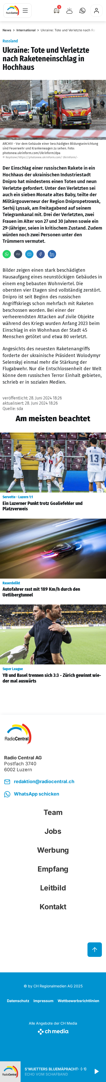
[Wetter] (69, 10)
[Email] (29, 254)
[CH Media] (53, 1031)
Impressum (43, 1000)
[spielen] (96, 1071)
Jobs (53, 831)
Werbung (53, 850)
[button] (82, 10)
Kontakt (53, 906)
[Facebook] (41, 254)
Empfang (53, 869)
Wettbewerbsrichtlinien (78, 1000)
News (7, 30)
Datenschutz (18, 1000)
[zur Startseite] (12, 10)
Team (53, 812)
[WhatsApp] (7, 254)
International (26, 30)
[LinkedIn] (52, 254)
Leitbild (53, 887)
